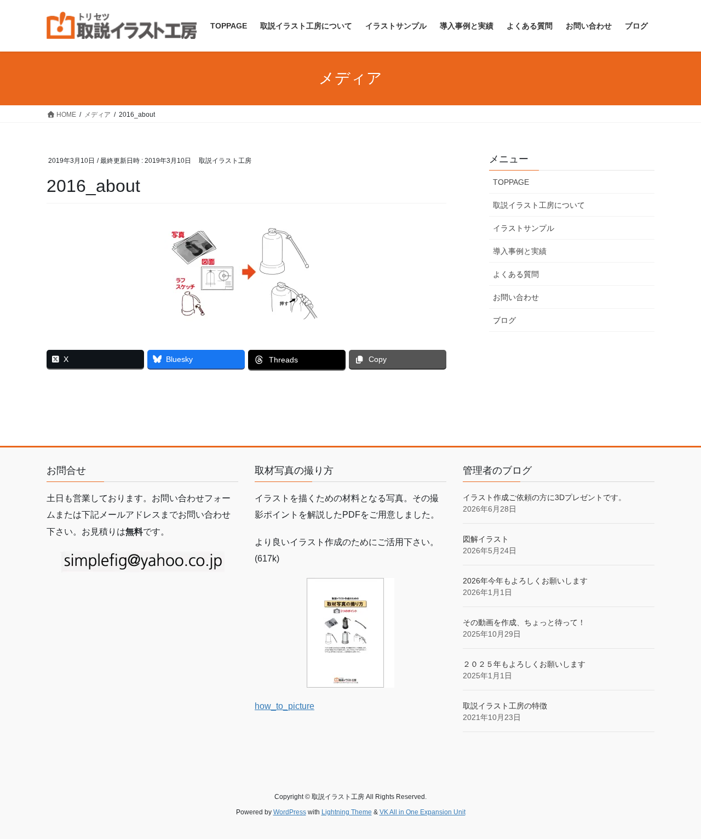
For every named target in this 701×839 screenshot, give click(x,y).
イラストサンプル (523, 228)
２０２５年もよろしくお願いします (524, 664)
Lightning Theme (346, 812)
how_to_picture (284, 706)
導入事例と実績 (520, 251)
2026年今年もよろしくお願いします (525, 580)
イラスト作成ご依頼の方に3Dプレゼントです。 (544, 497)
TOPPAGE (511, 182)
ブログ (504, 320)
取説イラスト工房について (539, 205)
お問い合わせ (516, 297)
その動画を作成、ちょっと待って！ (524, 622)
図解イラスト (486, 539)
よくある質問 (516, 274)
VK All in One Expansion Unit (423, 812)
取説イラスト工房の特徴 (505, 705)
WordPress (289, 812)
